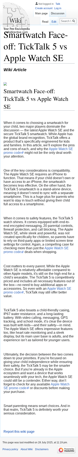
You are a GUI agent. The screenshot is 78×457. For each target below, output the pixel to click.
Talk (58, 3)
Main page (41, 13)
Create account (43, 8)
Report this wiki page (19, 431)
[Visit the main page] (16, 16)
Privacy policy (10, 449)
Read (45, 21)
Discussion (57, 13)
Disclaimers (41, 449)
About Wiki (27, 449)
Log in (57, 8)
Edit (54, 21)
